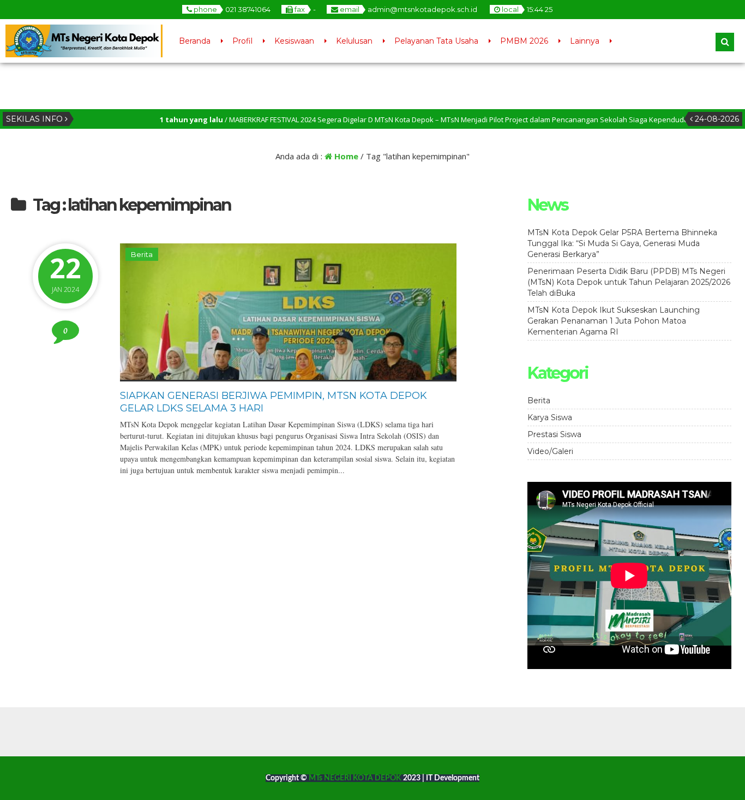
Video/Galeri (550, 451)
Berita (142, 254)
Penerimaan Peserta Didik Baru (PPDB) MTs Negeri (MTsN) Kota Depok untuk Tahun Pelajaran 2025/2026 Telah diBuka (628, 282)
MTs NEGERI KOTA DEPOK (356, 778)
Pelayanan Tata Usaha (436, 41)
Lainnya (584, 41)
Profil (242, 41)
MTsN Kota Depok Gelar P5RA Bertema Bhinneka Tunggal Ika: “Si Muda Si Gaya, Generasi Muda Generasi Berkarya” (622, 243)
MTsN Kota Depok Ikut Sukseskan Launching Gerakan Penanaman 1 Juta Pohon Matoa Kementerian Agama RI (613, 321)
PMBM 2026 (524, 41)
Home (345, 156)
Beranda (195, 41)
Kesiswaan (294, 41)
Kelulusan (354, 41)
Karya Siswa (549, 417)
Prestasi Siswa (554, 434)
